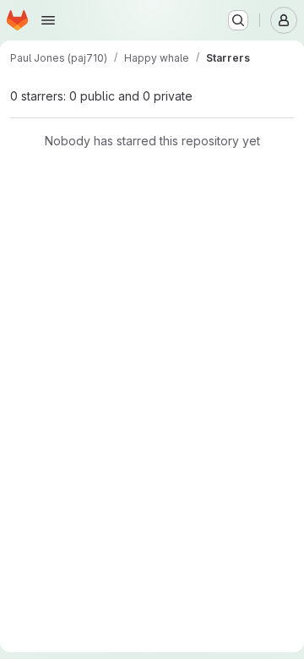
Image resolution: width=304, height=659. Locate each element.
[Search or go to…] (238, 20)
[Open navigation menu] (48, 20)
